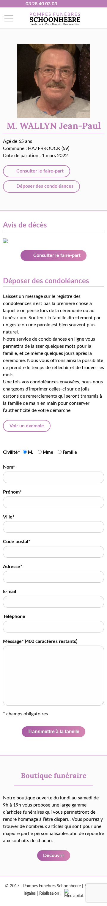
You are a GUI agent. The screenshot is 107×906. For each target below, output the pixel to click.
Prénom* (12, 492)
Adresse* (12, 566)
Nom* (9, 467)
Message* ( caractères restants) (40, 641)
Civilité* (11, 452)
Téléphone (14, 616)
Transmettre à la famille (53, 731)
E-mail (9, 591)
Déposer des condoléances (44, 186)
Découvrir (53, 855)
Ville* (9, 517)
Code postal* (16, 541)
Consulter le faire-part (39, 171)
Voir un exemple (27, 425)
